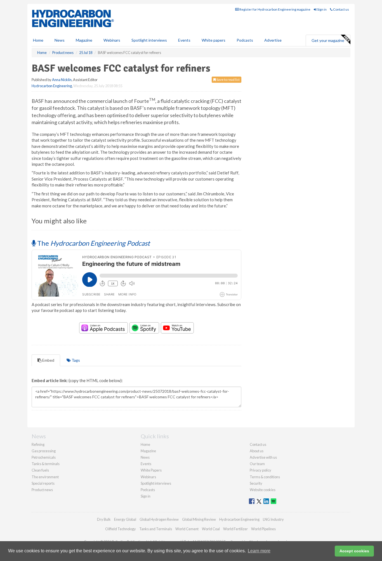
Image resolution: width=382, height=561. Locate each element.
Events (184, 40)
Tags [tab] (75, 360)
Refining (38, 444)
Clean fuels (40, 470)
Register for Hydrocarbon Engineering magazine (274, 9)
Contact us (341, 9)
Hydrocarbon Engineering (52, 86)
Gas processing (44, 451)
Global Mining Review (199, 519)
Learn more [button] (259, 550)
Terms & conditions (265, 477)
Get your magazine (328, 40)
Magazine (84, 40)
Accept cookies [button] (354, 551)
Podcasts (245, 40)
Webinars (111, 40)
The (93, 243)
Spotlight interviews (149, 40)
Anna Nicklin (62, 79)
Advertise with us (263, 457)
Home (38, 40)
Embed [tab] (47, 360)
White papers (213, 40)
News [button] (60, 40)
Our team (257, 463)
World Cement (187, 529)
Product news (42, 489)
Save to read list (228, 79)
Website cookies (262, 489)
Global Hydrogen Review (159, 519)
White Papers (151, 470)
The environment (45, 477)
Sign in (322, 9)
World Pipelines (263, 529)
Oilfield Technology (120, 529)
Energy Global (125, 519)
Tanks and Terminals (155, 529)
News (145, 457)
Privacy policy (260, 470)
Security (256, 483)
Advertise (273, 40)
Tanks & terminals (46, 463)
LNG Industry (273, 519)
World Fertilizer (235, 529)
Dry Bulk (104, 519)
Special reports (43, 483)
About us (256, 451)
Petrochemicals (44, 457)
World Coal (211, 529)
